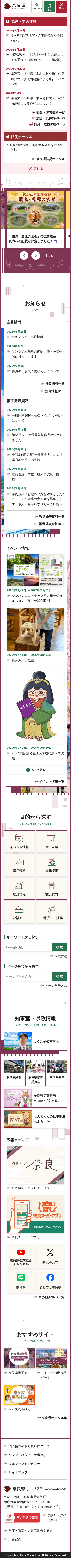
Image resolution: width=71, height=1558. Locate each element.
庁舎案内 (14, 1539)
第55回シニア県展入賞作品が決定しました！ (37, 437)
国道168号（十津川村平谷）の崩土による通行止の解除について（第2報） (37, 57)
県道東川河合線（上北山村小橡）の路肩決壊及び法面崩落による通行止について (37, 79)
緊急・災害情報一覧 (50, 112)
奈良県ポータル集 (54, 1418)
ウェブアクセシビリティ (26, 1463)
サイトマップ (18, 1472)
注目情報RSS (54, 391)
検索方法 (60, 956)
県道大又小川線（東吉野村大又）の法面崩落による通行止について (37, 100)
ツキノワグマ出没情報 (27, 337)
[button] (37, 6)
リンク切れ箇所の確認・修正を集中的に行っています (37, 354)
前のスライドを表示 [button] (24, 255)
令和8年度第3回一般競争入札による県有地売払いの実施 (37, 457)
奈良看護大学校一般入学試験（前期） (35, 477)
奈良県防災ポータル (50, 159)
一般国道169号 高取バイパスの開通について (37, 418)
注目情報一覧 (55, 383)
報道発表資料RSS (51, 524)
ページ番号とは (56, 985)
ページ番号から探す (23, 966)
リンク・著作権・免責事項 (28, 1455)
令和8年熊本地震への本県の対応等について (37, 38)
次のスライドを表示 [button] (35, 255)
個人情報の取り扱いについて (29, 1446)
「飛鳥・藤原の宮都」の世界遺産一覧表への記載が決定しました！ (34, 239)
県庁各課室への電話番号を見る (30, 1530)
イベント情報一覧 (51, 781)
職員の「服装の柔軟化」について (35, 371)
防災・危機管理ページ (50, 124)
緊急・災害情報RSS (50, 118)
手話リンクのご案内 (56, 1518)
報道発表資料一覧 (51, 516)
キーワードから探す (23, 937)
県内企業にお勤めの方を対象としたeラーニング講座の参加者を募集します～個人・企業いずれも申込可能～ (38, 499)
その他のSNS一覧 (51, 1297)
